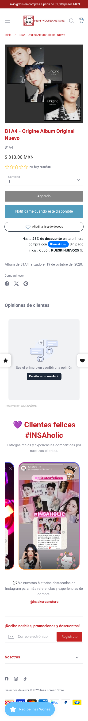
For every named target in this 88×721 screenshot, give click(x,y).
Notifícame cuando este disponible (44, 211)
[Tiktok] (25, 678)
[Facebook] (6, 678)
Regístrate (69, 637)
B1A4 (9, 147)
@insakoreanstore (44, 602)
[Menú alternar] (7, 21)
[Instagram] (16, 678)
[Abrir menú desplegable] (77, 657)
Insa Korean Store (52, 690)
